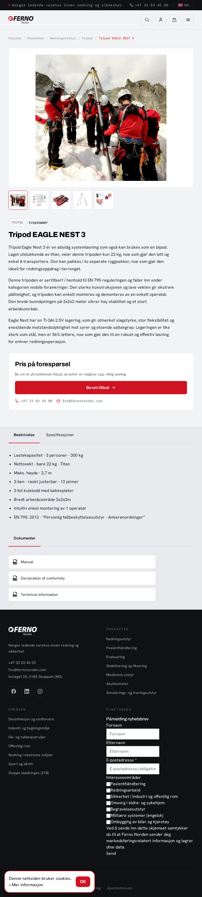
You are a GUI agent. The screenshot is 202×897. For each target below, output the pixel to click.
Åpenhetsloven (119, 888)
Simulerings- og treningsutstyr (131, 692)
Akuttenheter (117, 683)
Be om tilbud (97, 387)
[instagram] (40, 691)
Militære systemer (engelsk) (136, 815)
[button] (174, 19)
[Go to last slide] (18, 117)
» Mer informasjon (26, 885)
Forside (14, 38)
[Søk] (147, 19)
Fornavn (114, 725)
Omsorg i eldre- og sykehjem (137, 803)
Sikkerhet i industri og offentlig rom (144, 796)
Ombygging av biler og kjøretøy (139, 821)
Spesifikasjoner (60, 435)
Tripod (87, 38)
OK (83, 881)
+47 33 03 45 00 (152, 5)
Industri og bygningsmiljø (28, 728)
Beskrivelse (24, 435)
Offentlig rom (19, 746)
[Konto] (160, 19)
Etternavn (115, 742)
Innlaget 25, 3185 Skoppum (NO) (35, 676)
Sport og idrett (20, 763)
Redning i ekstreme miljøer (30, 755)
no (186, 5)
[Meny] (188, 19)
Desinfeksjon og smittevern (31, 719)
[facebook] (13, 691)
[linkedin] (27, 691)
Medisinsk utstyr (120, 674)
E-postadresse (121, 760)
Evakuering (115, 656)
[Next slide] (183, 117)
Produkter (35, 38)
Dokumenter (24, 538)
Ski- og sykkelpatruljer (27, 737)
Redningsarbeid (125, 790)
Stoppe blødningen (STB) (28, 772)
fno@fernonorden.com (82, 401)
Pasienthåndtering (121, 647)
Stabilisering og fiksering (126, 665)
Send (111, 853)
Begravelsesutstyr (127, 809)
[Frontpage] (21, 19)
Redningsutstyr (63, 38)
